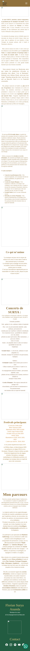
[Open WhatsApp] (25, 646)
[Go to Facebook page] (6, 644)
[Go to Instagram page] (11, 644)
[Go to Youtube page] (19, 644)
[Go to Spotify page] (15, 644)
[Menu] (26, 3)
